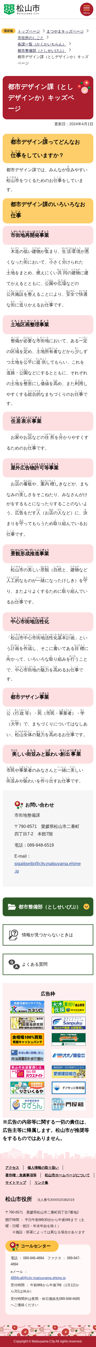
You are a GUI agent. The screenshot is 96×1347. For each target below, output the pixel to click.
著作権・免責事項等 (21, 1175)
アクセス (12, 1168)
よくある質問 (34, 964)
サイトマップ (15, 1183)
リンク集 (41, 1183)
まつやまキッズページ (65, 31)
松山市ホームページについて (67, 1175)
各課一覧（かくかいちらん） (42, 44)
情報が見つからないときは (47, 935)
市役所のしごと (31, 38)
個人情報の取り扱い (43, 1168)
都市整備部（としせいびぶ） (42, 50)
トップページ (29, 31)
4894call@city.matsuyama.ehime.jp (38, 1278)
